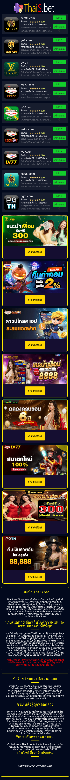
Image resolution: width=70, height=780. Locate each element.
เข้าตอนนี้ (59, 27)
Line (59, 17)
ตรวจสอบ (35, 252)
